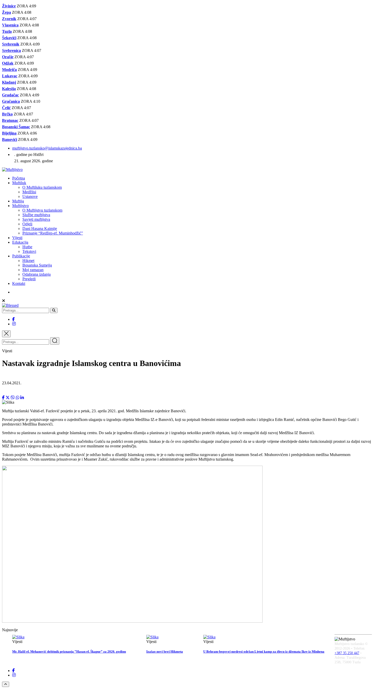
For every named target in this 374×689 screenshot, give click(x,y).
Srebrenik (10, 44)
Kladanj (9, 82)
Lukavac (9, 76)
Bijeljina (9, 133)
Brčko (7, 114)
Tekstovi (29, 251)
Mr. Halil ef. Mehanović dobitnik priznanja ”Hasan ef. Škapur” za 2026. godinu (69, 651)
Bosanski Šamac (16, 127)
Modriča (9, 69)
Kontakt (18, 283)
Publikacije (21, 256)
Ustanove (30, 196)
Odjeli (27, 224)
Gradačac (10, 95)
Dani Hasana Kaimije (39, 228)
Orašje (7, 57)
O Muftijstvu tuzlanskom (42, 210)
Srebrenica (11, 50)
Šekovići (9, 38)
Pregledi (29, 279)
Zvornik (9, 19)
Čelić (6, 108)
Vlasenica (10, 25)
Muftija (18, 201)
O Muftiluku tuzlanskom (42, 187)
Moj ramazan (33, 270)
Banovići (9, 139)
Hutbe (27, 247)
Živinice (9, 6)
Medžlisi (29, 192)
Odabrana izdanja (36, 274)
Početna (18, 178)
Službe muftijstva (36, 215)
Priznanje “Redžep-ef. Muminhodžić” (52, 233)
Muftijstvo (20, 205)
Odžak (7, 63)
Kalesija (9, 88)
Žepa (6, 12)
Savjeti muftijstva (36, 219)
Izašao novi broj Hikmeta (164, 651)
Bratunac (10, 120)
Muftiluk (19, 183)
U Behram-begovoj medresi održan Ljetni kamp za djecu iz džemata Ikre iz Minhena (263, 651)
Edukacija (20, 242)
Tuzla (7, 31)
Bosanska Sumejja (37, 265)
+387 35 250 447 (347, 653)
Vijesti (17, 238)
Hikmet (28, 260)
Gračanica (11, 101)
